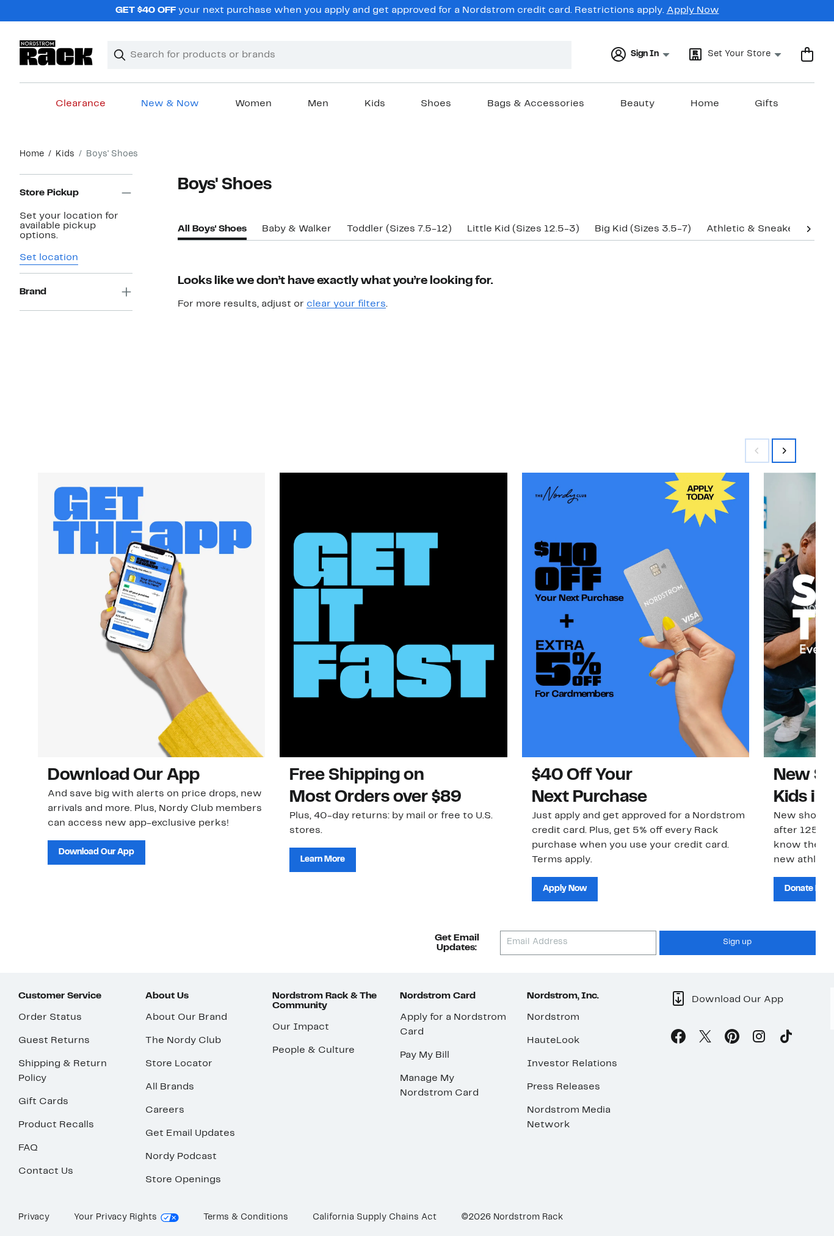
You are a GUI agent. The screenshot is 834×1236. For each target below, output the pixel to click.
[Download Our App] (151, 615)
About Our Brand (186, 1017)
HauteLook (553, 1040)
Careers (164, 1110)
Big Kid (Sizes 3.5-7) (643, 229)
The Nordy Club (183, 1040)
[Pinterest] (732, 1039)
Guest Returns (54, 1040)
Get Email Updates (190, 1133)
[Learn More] (393, 615)
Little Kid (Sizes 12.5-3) (523, 229)
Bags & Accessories (535, 104)
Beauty (637, 104)
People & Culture (313, 1050)
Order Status (50, 1017)
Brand (33, 292)
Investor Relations (572, 1064)
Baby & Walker (297, 229)
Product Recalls (56, 1125)
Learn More (322, 859)
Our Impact (300, 1027)
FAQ (28, 1148)
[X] (705, 1039)
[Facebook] (678, 1039)
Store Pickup (49, 193)
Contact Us (45, 1171)
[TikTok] (785, 1039)
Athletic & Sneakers (754, 229)
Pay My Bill (424, 1055)
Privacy (33, 1217)
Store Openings (183, 1180)
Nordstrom (553, 1017)
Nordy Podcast (181, 1156)
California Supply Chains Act (375, 1217)
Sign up (737, 942)
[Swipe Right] (784, 450)
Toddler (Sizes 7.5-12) (399, 229)
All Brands (169, 1087)
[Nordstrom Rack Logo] (56, 52)
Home (705, 104)
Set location (49, 257)
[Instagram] (759, 1039)
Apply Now (693, 10)
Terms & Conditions (245, 1217)
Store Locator (178, 1064)
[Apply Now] (635, 615)
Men (318, 104)
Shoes (436, 104)
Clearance (81, 104)
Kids (374, 104)
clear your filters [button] (346, 304)
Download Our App (96, 852)
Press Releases (563, 1087)
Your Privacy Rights (115, 1217)
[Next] (808, 228)
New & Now (170, 104)
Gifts (766, 104)
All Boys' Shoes (212, 229)
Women (253, 104)
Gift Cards (43, 1101)
